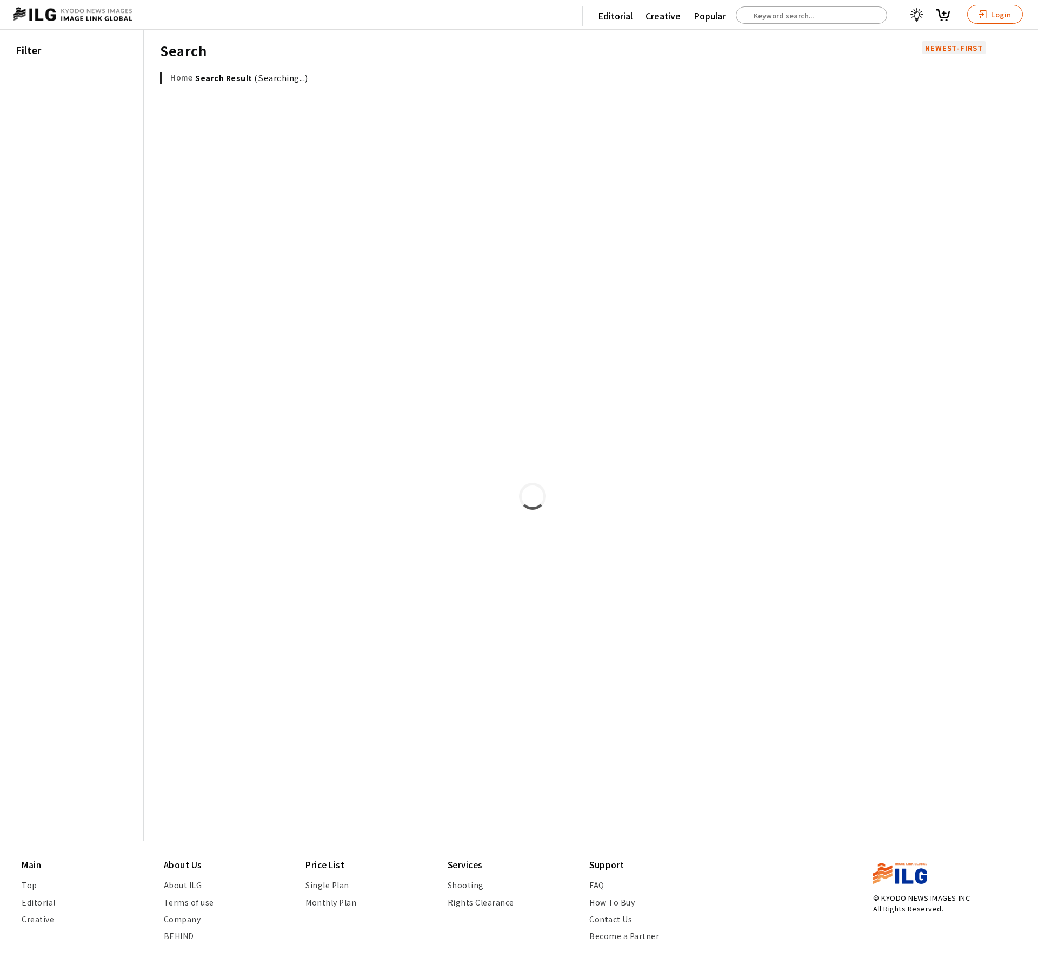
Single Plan (327, 885)
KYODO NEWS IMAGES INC (925, 898)
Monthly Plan (330, 902)
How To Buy (612, 902)
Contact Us (610, 919)
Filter (29, 50)
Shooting (466, 885)
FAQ (596, 885)
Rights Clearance (481, 902)
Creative (663, 15)
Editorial (615, 15)
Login (1000, 14)
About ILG (183, 885)
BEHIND (179, 935)
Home (181, 77)
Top (29, 885)
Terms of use (189, 902)
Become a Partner (624, 935)
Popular (710, 15)
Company (182, 919)
